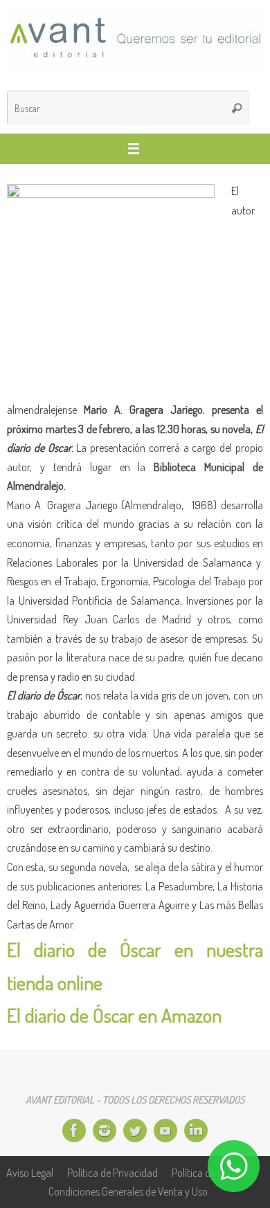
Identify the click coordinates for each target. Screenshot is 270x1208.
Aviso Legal (29, 1172)
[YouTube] (165, 1130)
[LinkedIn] (196, 1130)
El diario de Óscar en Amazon (114, 1015)
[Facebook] (74, 1130)
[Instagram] (104, 1130)
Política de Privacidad (112, 1172)
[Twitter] (135, 1130)
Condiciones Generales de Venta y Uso (128, 1191)
